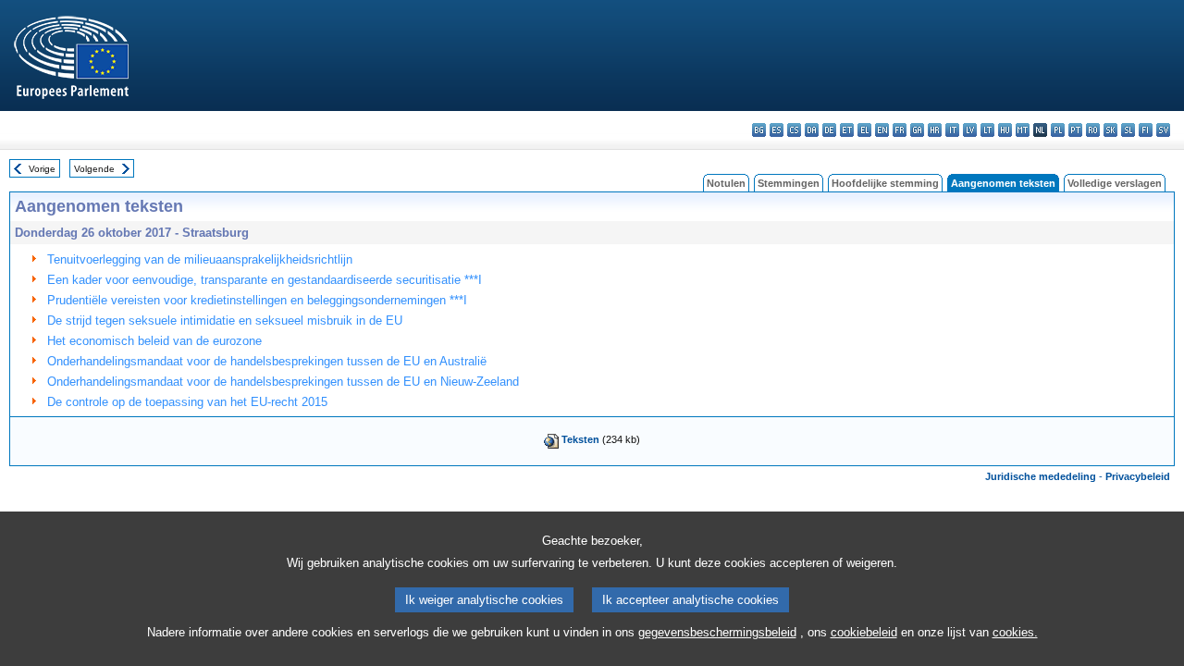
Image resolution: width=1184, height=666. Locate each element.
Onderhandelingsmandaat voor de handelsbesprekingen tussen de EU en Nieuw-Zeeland (283, 381)
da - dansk (812, 130)
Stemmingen (789, 183)
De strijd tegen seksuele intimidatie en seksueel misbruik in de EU (224, 320)
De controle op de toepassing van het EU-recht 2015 (187, 402)
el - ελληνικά (864, 130)
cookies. (1015, 632)
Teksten (580, 439)
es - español (776, 130)
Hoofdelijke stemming (885, 183)
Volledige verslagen (1114, 183)
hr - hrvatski (935, 130)
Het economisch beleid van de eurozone (154, 341)
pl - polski (1058, 130)
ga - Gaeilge (917, 130)
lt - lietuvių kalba (987, 130)
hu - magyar (1005, 130)
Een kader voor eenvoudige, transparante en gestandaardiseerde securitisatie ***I (264, 280)
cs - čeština (794, 130)
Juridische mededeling (1040, 476)
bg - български (759, 130)
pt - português (1075, 130)
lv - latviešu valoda (970, 130)
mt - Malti (1023, 130)
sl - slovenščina (1128, 130)
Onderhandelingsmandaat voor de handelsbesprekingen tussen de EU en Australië (267, 361)
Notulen (726, 183)
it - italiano (952, 130)
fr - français (899, 130)
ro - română (1093, 130)
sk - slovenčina (1110, 130)
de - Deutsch (829, 130)
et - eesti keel (847, 130)
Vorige (42, 169)
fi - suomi (1146, 130)
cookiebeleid (864, 632)
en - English (882, 130)
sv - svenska (1163, 130)
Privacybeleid (1137, 476)
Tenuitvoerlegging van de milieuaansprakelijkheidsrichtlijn (199, 259)
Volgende (94, 169)
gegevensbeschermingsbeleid (717, 632)
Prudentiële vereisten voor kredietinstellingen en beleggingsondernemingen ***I (257, 300)
